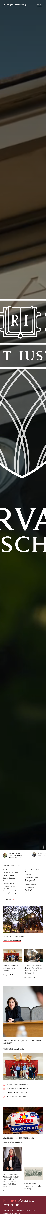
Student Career (9, 887)
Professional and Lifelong (10, 892)
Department (30, 881)
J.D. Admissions (9, 870)
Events (32, 877)
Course (9, 878)
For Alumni (29, 893)
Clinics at (8, 883)
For (30, 885)
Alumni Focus (29, 977)
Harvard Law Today (33, 871)
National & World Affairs (12, 1142)
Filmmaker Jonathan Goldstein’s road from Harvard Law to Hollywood (33, 969)
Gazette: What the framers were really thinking (32, 1186)
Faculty (10, 875)
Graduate (10, 873)
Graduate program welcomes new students (10, 968)
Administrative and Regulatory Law (19, 1210)
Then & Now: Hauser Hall (13, 936)
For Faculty (30, 887)
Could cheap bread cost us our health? (19, 1138)
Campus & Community (12, 941)
